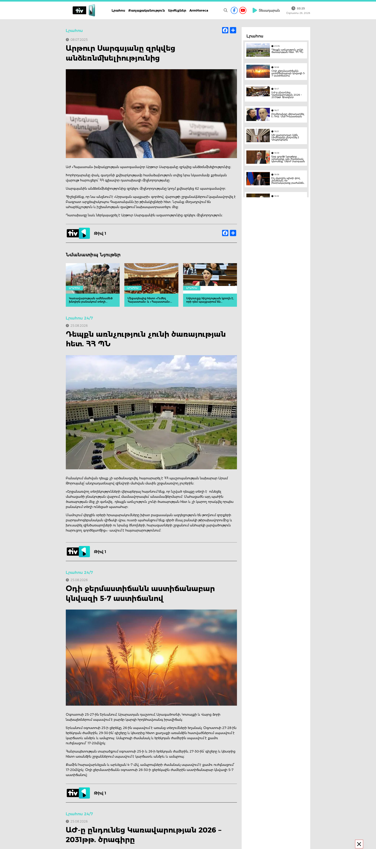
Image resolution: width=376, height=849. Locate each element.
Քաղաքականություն (146, 10)
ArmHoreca (198, 10)
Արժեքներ (177, 10)
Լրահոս (118, 10)
